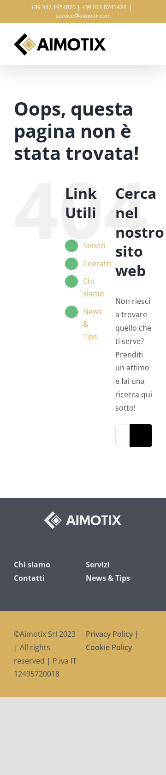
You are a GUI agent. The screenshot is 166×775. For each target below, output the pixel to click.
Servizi (94, 245)
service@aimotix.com (83, 15)
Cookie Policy (109, 647)
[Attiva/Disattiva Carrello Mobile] (132, 39)
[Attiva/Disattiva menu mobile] (148, 39)
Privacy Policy (109, 634)
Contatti (97, 263)
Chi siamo (32, 565)
